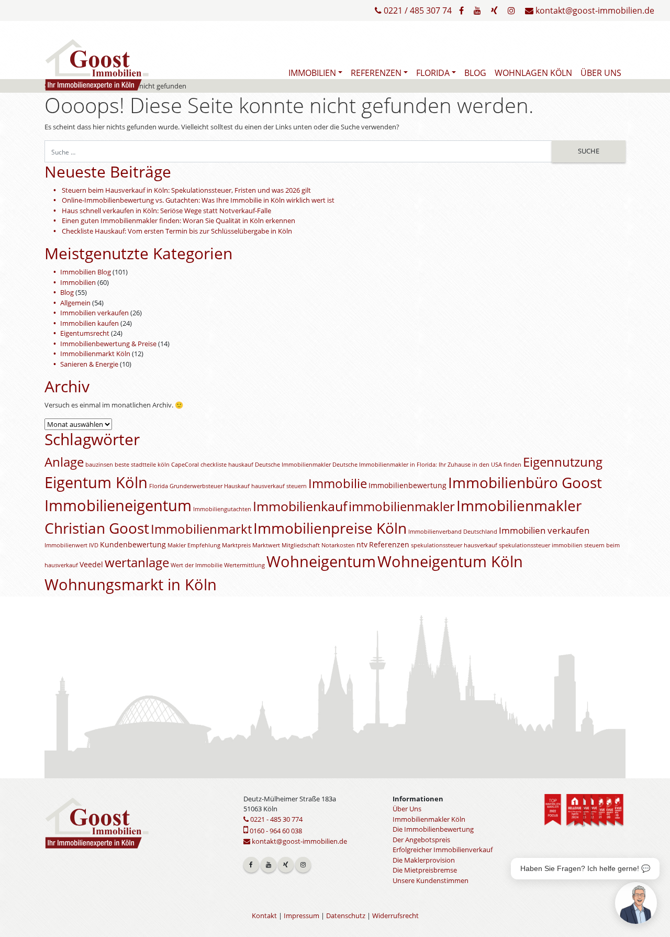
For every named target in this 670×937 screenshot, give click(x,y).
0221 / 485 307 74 (417, 10)
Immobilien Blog (85, 272)
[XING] (494, 10)
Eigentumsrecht (84, 333)
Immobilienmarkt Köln (95, 353)
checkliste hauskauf (226, 464)
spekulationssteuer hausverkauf (454, 545)
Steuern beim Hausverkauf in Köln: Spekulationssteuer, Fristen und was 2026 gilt (186, 190)
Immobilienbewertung (407, 485)
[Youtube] (477, 10)
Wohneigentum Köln (450, 561)
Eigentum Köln (96, 482)
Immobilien (312, 73)
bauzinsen (99, 464)
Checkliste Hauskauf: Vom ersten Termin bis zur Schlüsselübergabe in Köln (177, 231)
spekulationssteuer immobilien (541, 545)
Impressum (301, 915)
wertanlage (137, 562)
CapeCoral (185, 464)
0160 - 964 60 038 (275, 830)
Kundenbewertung (133, 544)
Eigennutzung (562, 462)
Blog (475, 73)
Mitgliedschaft (301, 545)
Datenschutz (345, 915)
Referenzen (376, 73)
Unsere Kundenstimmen (430, 880)
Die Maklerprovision (424, 860)
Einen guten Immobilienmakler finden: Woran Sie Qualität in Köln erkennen (178, 220)
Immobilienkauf (300, 506)
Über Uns (600, 73)
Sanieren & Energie (89, 364)
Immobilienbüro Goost (525, 482)
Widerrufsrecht (395, 915)
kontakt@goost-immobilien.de (593, 10)
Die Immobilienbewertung (433, 829)
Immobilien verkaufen (94, 312)
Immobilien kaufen (89, 323)
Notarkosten (338, 545)
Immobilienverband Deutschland (452, 531)
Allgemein (75, 302)
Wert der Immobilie (196, 565)
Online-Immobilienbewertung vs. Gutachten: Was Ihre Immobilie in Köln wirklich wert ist (198, 200)
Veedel (91, 564)
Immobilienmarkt (201, 529)
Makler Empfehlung (194, 545)
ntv (361, 544)
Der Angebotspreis (421, 839)
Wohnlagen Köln (533, 73)
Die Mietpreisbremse (425, 870)
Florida (433, 73)
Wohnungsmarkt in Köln (130, 584)
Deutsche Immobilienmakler (293, 464)
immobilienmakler (402, 506)
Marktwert (266, 545)
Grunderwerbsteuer (196, 486)
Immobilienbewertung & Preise (108, 343)
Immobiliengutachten (222, 509)
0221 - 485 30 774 (276, 819)
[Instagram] (511, 10)
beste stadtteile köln (142, 464)
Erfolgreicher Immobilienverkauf (443, 849)
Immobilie (337, 483)
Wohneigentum (321, 561)
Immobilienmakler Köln (429, 819)
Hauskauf (237, 486)
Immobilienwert (65, 545)
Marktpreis (236, 545)
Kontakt (264, 915)
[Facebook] (461, 10)
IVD (93, 545)
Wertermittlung (244, 565)
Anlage (64, 462)
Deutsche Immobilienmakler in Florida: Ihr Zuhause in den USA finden (426, 464)
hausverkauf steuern (279, 486)
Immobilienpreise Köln (330, 528)
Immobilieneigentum (118, 505)
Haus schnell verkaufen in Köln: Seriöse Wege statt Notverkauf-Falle (166, 210)
